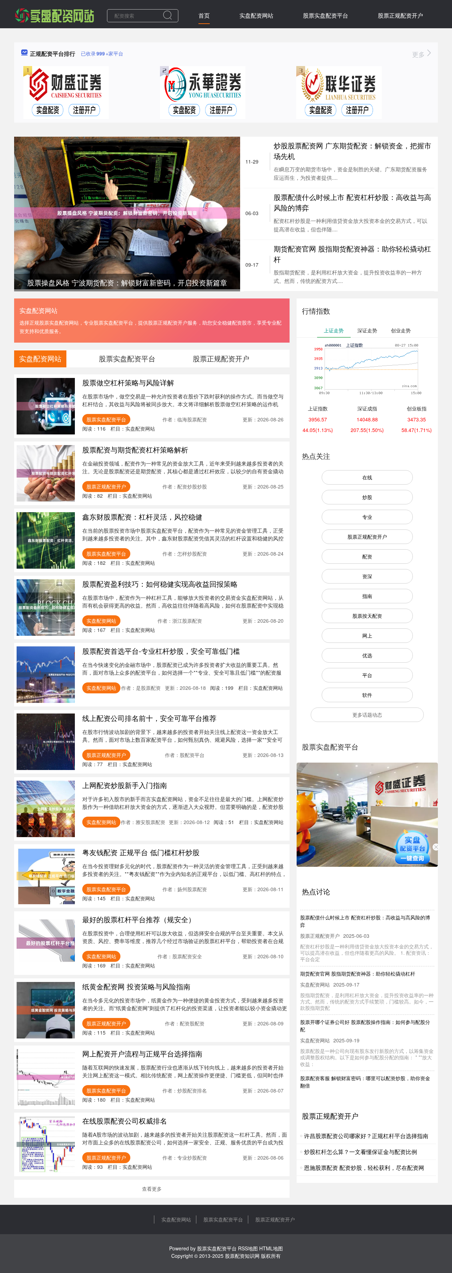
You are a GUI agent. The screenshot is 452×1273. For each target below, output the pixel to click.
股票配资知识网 (242, 1255)
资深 (367, 576)
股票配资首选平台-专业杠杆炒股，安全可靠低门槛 (161, 651)
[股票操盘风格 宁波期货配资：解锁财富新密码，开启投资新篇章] (127, 212)
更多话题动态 (367, 714)
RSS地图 (248, 1248)
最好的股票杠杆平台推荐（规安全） (138, 919)
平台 (367, 675)
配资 (367, 556)
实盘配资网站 (256, 15)
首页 (204, 15)
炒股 (367, 497)
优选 (367, 655)
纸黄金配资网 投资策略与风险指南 (136, 986)
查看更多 (152, 1188)
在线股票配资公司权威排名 (124, 1120)
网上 (367, 635)
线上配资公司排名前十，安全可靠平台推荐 (149, 718)
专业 (367, 516)
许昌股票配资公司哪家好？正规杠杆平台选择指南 (366, 1136)
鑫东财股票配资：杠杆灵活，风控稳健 (142, 516)
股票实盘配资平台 (325, 15)
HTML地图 (271, 1248)
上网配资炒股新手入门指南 (124, 785)
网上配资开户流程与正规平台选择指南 (142, 1053)
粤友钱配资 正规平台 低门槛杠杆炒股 (141, 852)
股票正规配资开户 (400, 15)
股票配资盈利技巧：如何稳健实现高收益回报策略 (160, 584)
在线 (367, 477)
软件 (367, 694)
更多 (419, 54)
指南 (367, 595)
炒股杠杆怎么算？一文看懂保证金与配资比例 (360, 1152)
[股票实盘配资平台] (54, 14)
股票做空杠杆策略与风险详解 (128, 382)
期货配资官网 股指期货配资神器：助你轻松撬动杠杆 (357, 960)
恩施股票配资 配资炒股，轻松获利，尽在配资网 (364, 1168)
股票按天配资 (367, 615)
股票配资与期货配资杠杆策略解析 (135, 449)
